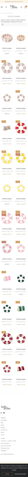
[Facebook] (4, 412)
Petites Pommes (9, 13)
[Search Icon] (6, 7)
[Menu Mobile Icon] (2, 7)
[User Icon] (21, 7)
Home (2, 13)
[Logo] (14, 7)
